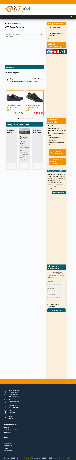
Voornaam (50, 281)
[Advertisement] (24, 51)
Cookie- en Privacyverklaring (11, 429)
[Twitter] (51, 51)
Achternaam (51, 288)
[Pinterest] (58, 51)
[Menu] (71, 17)
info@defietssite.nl (14, 407)
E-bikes (6, 448)
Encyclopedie (8, 451)
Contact (6, 435)
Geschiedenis (8, 446)
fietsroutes (7, 443)
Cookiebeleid (7, 432)
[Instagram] (61, 51)
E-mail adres (51, 294)
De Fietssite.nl (26, 458)
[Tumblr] (64, 51)
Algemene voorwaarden (10, 424)
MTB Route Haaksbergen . (37, 132)
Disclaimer (6, 427)
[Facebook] (48, 51)
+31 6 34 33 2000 (14, 402)
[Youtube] (55, 51)
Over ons (6, 437)
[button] (17, 118)
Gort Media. (66, 458)
